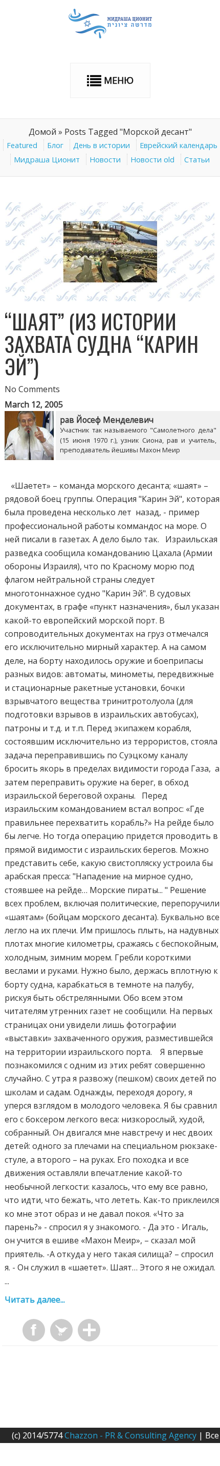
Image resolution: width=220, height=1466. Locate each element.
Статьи (197, 159)
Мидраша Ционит (47, 159)
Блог (55, 145)
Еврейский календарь (178, 145)
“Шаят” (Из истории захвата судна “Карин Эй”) (102, 343)
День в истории (101, 145)
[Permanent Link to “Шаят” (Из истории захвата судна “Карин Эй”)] (110, 298)
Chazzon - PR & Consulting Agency (130, 1435)
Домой (42, 131)
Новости (105, 159)
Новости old (152, 159)
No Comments (32, 389)
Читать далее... (35, 1299)
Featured (22, 145)
